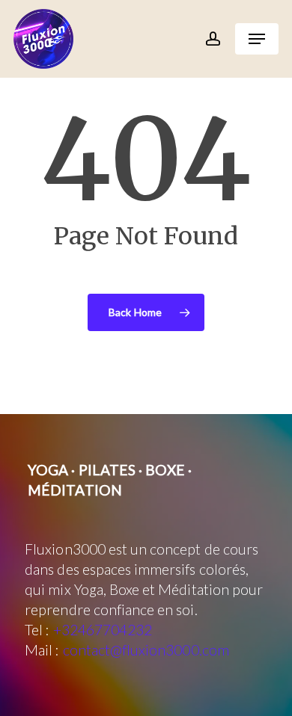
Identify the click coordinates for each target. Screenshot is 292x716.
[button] (257, 38)
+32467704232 (103, 629)
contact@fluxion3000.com (146, 649)
